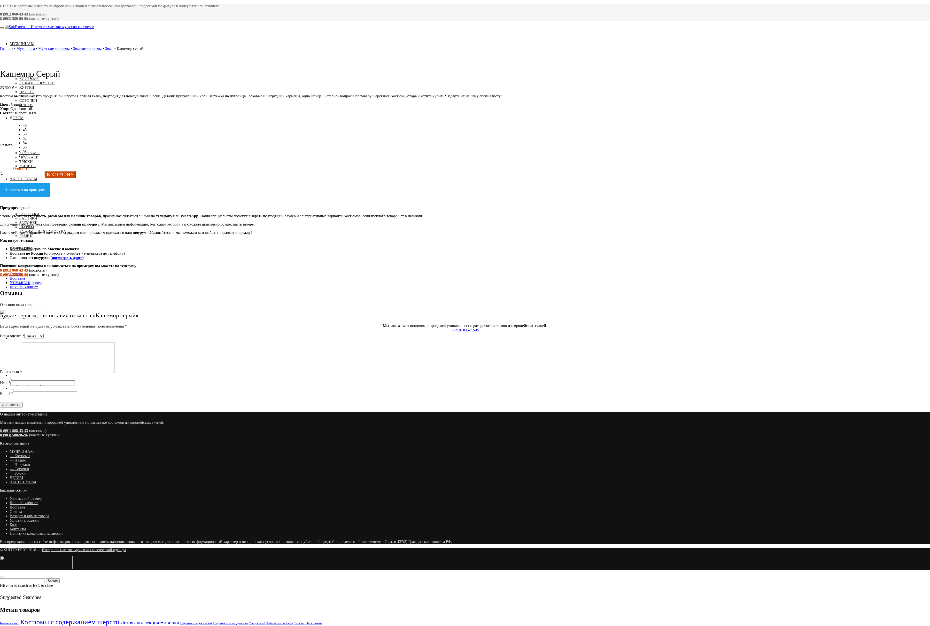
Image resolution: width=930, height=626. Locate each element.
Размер (6, 145)
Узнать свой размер (26, 498)
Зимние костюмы (87, 49)
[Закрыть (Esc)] (924, 5)
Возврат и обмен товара (29, 516)
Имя (5, 382)
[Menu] (2, 28)
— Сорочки (19, 469)
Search (53, 581)
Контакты (18, 529)
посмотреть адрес (67, 258)
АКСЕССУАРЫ (23, 482)
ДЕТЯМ (16, 478)
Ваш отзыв (11, 371)
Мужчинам (25, 49)
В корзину (60, 174)
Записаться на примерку (25, 190)
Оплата (16, 511)
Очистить (21, 168)
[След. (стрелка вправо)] (921, 313)
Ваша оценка (12, 336)
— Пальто (18, 460)
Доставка (17, 278)
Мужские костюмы (54, 49)
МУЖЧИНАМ (22, 451)
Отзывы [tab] (20, 283)
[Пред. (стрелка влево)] (8, 313)
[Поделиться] (914, 5)
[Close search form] (2, 577)
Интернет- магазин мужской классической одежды (84, 550)
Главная (6, 49)
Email (6, 393)
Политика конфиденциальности (36, 533)
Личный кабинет (24, 287)
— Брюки (18, 473)
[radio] (26, 125)
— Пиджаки (20, 464)
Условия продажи (24, 520)
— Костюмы (20, 456)
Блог (13, 525)
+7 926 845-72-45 (465, 330)
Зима (109, 49)
